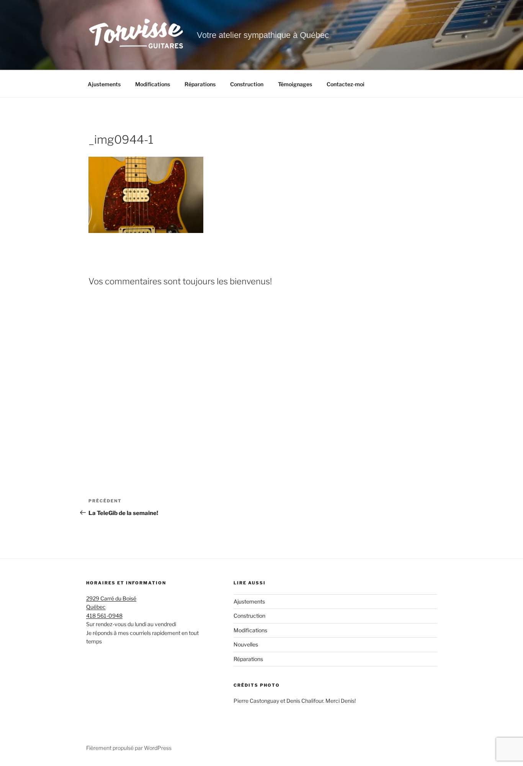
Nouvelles (246, 644)
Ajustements (104, 84)
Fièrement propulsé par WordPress (129, 748)
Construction (246, 84)
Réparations (200, 84)
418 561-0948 (104, 615)
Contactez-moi (345, 84)
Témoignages (295, 84)
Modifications (152, 84)
